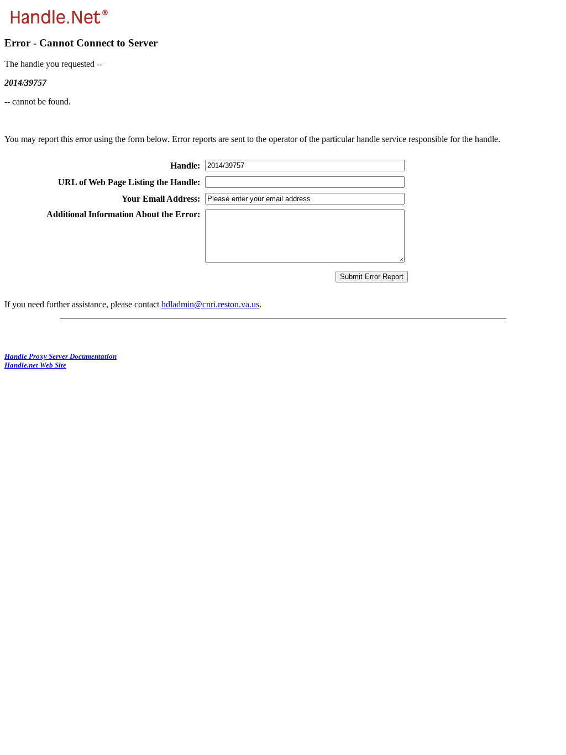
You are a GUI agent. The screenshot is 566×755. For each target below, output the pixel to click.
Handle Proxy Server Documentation (60, 356)
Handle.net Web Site (35, 365)
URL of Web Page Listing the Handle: (129, 182)
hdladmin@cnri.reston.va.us (210, 304)
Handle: (185, 165)
